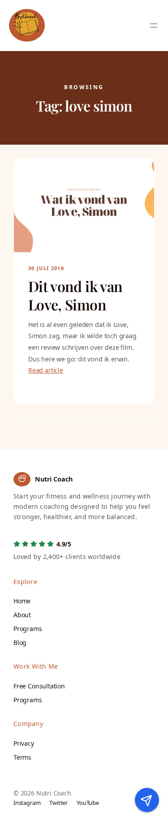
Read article (45, 370)
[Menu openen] (153, 25)
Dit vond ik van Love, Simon (75, 295)
